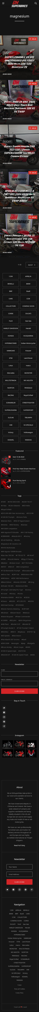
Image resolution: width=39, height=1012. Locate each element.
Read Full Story (19, 845)
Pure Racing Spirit (19, 480)
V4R (27, 970)
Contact (19, 985)
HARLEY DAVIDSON (16, 928)
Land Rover (26, 942)
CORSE (26, 921)
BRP (16, 914)
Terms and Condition (19, 989)
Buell (22, 914)
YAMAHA (19, 980)
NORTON (25, 952)
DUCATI (23, 483)
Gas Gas (26, 924)
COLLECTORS (22, 917)
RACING (24, 956)
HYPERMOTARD (19, 935)
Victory (25, 973)
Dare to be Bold (18, 457)
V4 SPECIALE (16, 973)
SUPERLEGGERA (25, 471)
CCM (13, 917)
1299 (11, 910)
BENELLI (26, 910)
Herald (27, 928)
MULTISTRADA (24, 949)
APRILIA (18, 910)
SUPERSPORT (26, 966)
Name (3, 670)
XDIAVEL (23, 459)
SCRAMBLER (25, 959)
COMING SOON (16, 921)
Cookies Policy (19, 993)
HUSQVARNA (23, 931)
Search (36, 2)
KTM (18, 942)
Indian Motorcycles (15, 938)
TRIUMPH (20, 970)
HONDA (14, 931)
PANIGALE (15, 956)
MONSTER (13, 949)
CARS (28, 914)
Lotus (12, 945)
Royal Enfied (14, 959)
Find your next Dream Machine (24, 469)
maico (18, 945)
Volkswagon (15, 977)
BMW (11, 914)
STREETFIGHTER (19, 963)
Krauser (12, 942)
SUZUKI (12, 970)
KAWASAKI (27, 938)
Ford (19, 924)
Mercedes (25, 945)
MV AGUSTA (15, 952)
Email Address (6, 679)
